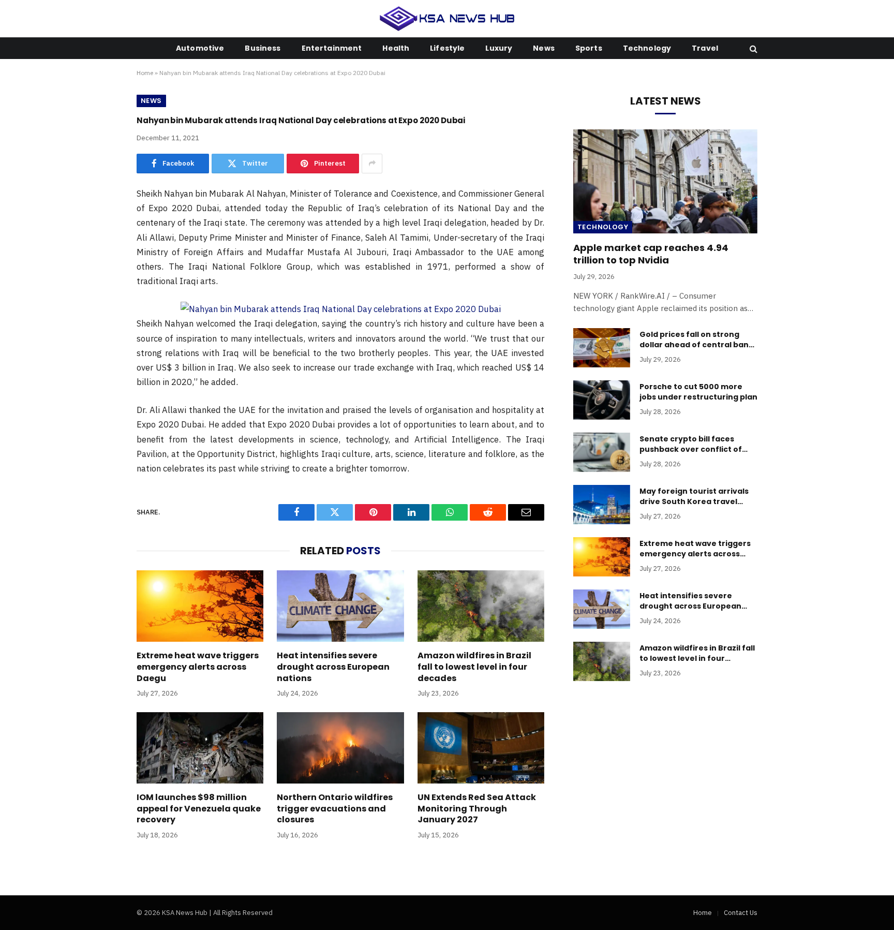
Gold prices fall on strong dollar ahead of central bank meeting (696, 339)
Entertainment (332, 48)
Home (145, 73)
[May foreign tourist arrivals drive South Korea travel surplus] (601, 504)
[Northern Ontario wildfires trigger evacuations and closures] (340, 748)
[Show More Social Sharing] (372, 163)
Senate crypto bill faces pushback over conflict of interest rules (690, 444)
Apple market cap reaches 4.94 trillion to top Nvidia (650, 254)
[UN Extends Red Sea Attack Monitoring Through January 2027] (481, 748)
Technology (647, 48)
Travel (705, 48)
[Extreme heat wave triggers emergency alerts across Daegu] (200, 606)
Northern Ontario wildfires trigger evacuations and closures (335, 808)
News (544, 48)
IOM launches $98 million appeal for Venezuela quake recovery (199, 808)
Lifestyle (447, 48)
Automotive (200, 48)
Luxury (498, 48)
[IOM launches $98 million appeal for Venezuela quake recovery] (200, 748)
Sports (588, 48)
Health (395, 48)
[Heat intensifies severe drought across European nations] (340, 606)
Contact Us (740, 912)
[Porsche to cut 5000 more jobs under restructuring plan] (601, 400)
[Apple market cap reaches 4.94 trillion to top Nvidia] (665, 181)
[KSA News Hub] (447, 18)
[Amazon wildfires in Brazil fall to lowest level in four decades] (481, 606)
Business (262, 48)
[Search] (752, 48)
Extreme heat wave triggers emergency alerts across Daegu (198, 667)
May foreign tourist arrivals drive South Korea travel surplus (694, 496)
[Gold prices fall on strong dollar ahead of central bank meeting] (601, 347)
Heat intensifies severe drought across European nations (333, 667)
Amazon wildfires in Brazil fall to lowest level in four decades (474, 667)
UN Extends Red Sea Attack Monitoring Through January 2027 (477, 808)
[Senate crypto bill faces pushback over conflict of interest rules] (601, 452)
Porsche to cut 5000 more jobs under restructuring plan (698, 391)
